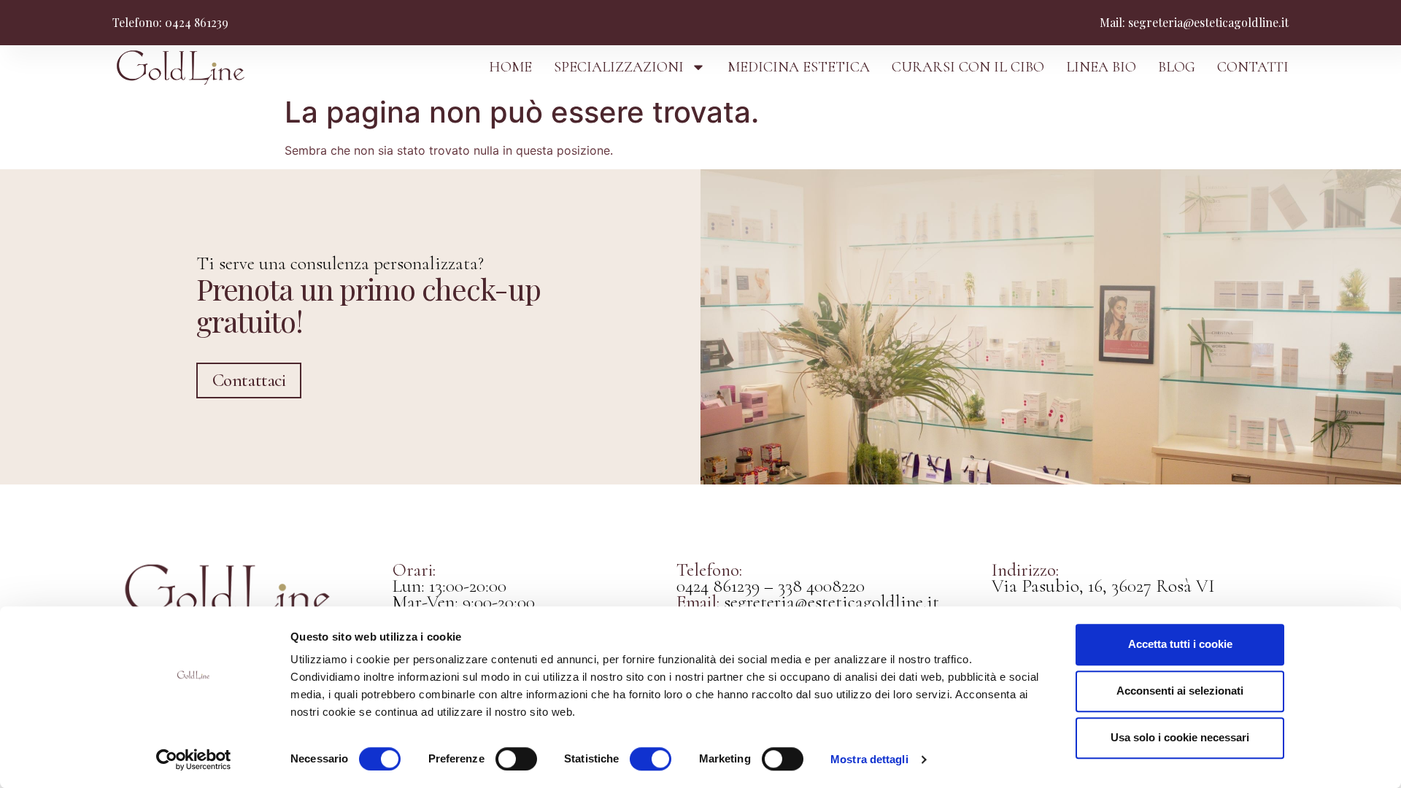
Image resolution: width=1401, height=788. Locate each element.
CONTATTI (1253, 67)
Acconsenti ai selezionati (1179, 690)
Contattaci (249, 380)
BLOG (1176, 67)
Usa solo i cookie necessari (1180, 737)
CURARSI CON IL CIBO (968, 67)
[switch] (516, 758)
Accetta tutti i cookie (1180, 644)
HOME (510, 67)
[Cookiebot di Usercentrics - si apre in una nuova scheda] (194, 759)
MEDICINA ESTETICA (798, 67)
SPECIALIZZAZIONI (619, 67)
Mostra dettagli (869, 759)
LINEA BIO (1101, 67)
